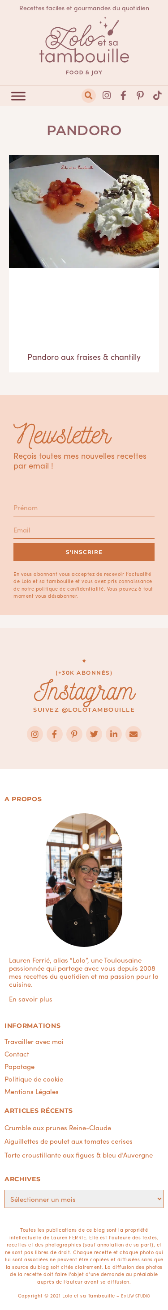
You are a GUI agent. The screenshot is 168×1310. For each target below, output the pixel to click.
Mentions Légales (31, 1091)
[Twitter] (94, 734)
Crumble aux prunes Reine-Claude (57, 1127)
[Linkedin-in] (114, 734)
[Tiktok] (157, 95)
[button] (89, 96)
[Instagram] (106, 95)
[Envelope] (133, 734)
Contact (16, 1053)
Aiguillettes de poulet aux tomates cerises (68, 1140)
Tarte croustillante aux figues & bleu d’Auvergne (78, 1154)
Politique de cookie (33, 1078)
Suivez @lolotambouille (84, 709)
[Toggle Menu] (18, 96)
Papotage (19, 1066)
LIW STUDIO (139, 1295)
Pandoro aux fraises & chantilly (84, 356)
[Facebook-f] (123, 95)
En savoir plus (30, 998)
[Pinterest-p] (140, 95)
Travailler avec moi (34, 1041)
